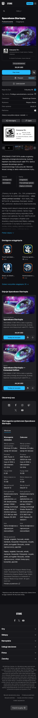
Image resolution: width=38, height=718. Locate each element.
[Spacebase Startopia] (19, 305)
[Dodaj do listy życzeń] (33, 337)
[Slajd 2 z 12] (19, 148)
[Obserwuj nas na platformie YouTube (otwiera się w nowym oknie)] (22, 410)
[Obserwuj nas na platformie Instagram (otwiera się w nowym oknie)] (22, 405)
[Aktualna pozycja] (9, 148)
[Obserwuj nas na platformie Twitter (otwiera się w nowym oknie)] (15, 410)
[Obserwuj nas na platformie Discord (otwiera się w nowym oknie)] (9, 405)
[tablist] (19, 431)
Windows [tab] (7, 431)
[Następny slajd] (34, 147)
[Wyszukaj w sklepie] (4, 11)
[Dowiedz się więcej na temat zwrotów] (35, 94)
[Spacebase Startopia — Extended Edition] (19, 353)
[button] (19, 233)
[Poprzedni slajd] (3, 147)
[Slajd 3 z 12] (29, 148)
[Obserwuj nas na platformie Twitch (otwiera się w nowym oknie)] (29, 405)
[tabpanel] (19, 482)
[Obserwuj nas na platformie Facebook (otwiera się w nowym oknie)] (15, 405)
